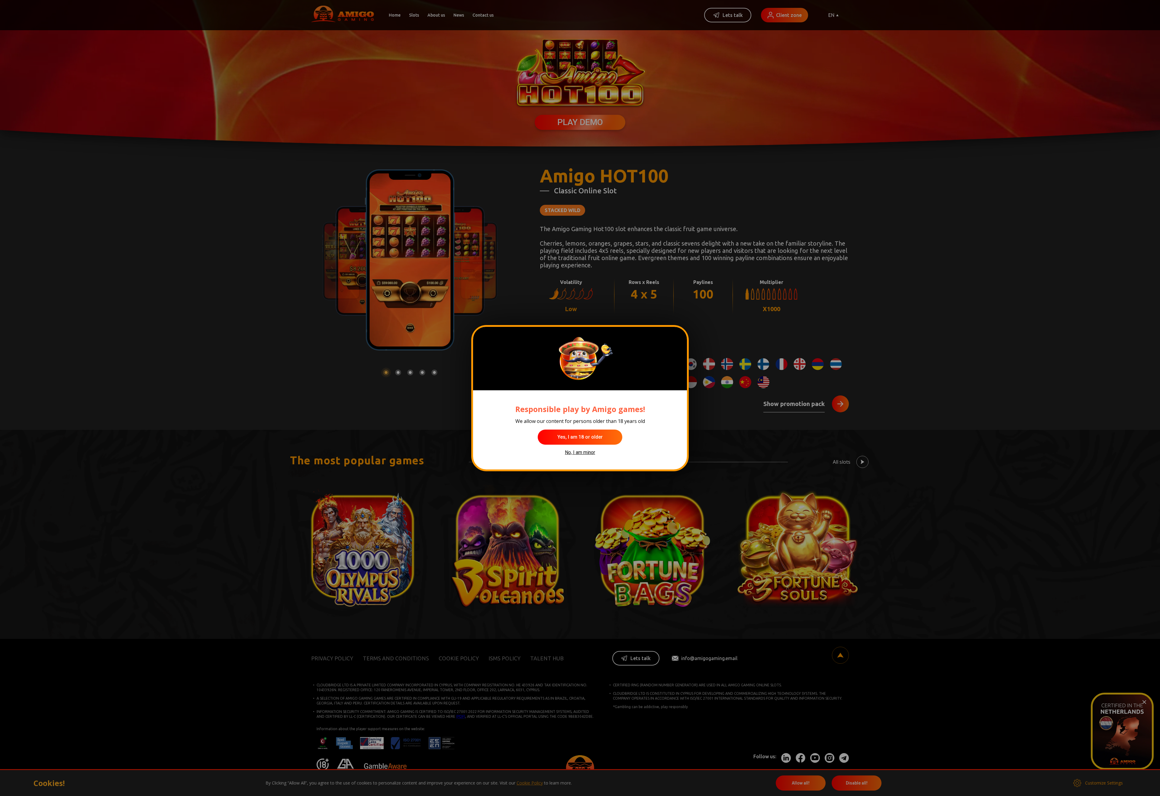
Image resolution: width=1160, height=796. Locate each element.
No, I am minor (580, 452)
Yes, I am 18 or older (580, 437)
